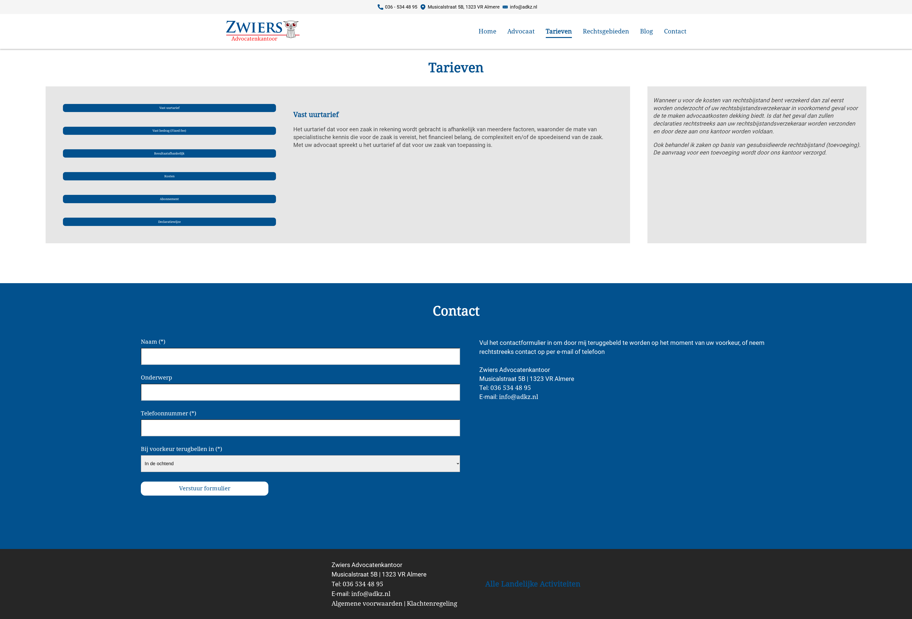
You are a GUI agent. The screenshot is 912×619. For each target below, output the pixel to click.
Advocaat (521, 31)
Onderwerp (156, 377)
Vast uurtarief (169, 108)
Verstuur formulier (204, 488)
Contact (675, 31)
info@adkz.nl (518, 396)
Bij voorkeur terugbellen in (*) (181, 449)
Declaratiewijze (169, 222)
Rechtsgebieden (606, 31)
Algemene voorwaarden (367, 603)
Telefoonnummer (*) (168, 413)
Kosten (169, 176)
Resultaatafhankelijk (169, 153)
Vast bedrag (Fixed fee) (169, 130)
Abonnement (169, 199)
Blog (646, 31)
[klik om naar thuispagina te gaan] (251, 31)
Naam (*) (153, 341)
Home (487, 31)
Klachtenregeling (432, 603)
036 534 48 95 (510, 387)
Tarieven (559, 31)
